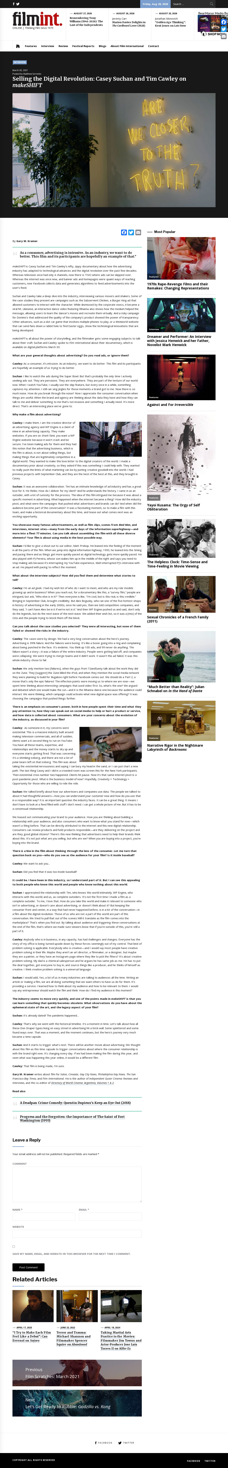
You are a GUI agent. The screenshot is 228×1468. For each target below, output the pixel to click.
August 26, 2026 (125, 13)
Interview (47, 46)
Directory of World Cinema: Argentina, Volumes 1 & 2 (82, 1083)
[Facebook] (223, 22)
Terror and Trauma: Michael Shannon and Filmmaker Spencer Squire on (73, 1338)
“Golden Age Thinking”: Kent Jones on (170, 24)
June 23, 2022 (68, 1327)
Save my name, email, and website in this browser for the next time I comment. (71, 1254)
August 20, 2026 (168, 13)
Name (17, 1209)
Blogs (102, 46)
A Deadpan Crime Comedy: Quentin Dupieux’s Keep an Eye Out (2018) (75, 1103)
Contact (153, 46)
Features (31, 46)
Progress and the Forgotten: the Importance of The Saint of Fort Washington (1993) (72, 1118)
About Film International (127, 46)
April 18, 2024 (112, 1327)
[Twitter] (223, 29)
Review (63, 46)
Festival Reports (83, 46)
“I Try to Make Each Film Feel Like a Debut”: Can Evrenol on (31, 1336)
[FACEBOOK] (13, 4)
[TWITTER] (18, 4)
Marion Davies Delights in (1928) (129, 24)
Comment (19, 1163)
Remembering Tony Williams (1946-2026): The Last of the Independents (86, 21)
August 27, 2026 (83, 13)
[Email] (223, 36)
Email (84, 1209)
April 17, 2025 (24, 1327)
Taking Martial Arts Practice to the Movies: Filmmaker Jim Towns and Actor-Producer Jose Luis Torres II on (121, 1340)
